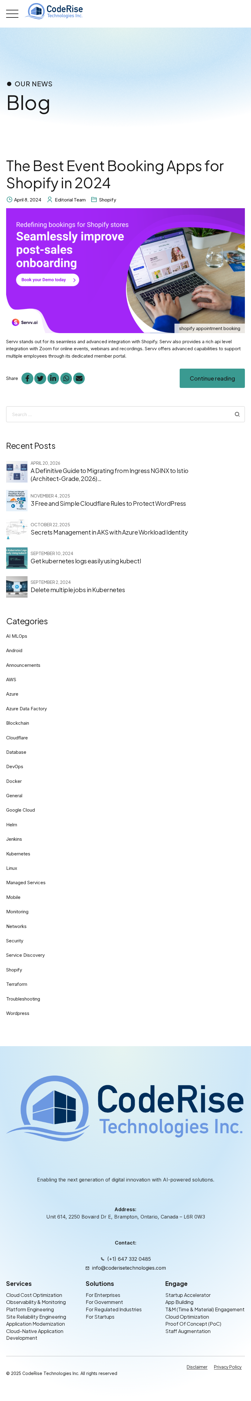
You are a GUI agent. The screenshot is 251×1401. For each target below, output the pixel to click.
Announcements (23, 665)
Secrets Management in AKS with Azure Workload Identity (109, 532)
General (14, 795)
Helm (11, 825)
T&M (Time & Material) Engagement (205, 1309)
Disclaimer (197, 1367)
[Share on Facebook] (27, 378)
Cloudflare (17, 738)
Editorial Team (70, 199)
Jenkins (14, 839)
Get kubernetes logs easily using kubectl (86, 561)
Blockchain (17, 723)
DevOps (14, 766)
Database (16, 752)
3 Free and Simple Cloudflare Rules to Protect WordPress (108, 503)
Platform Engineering (30, 1309)
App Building (179, 1302)
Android (14, 650)
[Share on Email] (79, 378)
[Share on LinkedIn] (53, 378)
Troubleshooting (23, 999)
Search (237, 414)
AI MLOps (16, 636)
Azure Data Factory (26, 709)
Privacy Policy (228, 1367)
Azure (12, 694)
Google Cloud (20, 810)
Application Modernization (35, 1324)
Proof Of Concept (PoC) (193, 1324)
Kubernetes (18, 854)
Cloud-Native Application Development (34, 1334)
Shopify (107, 199)
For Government (104, 1302)
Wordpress (17, 1013)
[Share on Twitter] (40, 378)
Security (14, 941)
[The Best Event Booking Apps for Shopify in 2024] (125, 270)
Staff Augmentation (188, 1331)
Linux (11, 868)
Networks (16, 926)
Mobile (13, 897)
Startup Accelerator (188, 1295)
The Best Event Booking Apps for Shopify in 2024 (115, 173)
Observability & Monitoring (36, 1302)
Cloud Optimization (187, 1316)
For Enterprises (103, 1295)
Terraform (16, 984)
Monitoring (17, 912)
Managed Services (26, 882)
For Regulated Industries (114, 1309)
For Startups (100, 1316)
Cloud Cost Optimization (34, 1295)
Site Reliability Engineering (36, 1316)
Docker (14, 781)
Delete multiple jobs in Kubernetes (78, 589)
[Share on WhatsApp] (66, 378)
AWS (11, 679)
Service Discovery (25, 955)
